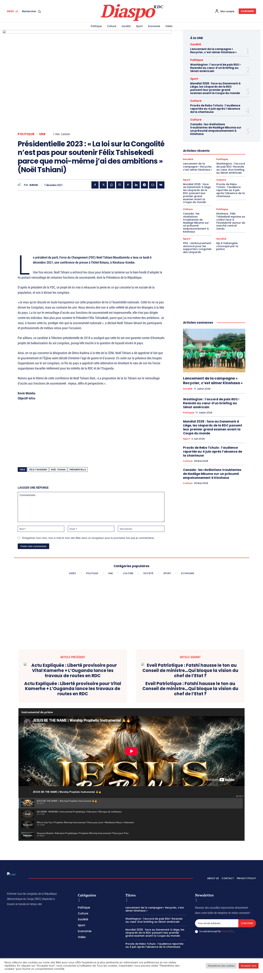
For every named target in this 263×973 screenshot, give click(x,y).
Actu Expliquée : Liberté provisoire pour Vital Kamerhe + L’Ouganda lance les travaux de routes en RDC (72, 689)
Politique (26, 134)
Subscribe (247, 923)
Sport (194, 78)
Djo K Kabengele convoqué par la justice (227, 246)
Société (195, 44)
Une (42, 134)
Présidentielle (77, 469)
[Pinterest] (128, 185)
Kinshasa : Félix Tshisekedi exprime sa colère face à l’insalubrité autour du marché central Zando (230, 221)
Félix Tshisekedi (38, 469)
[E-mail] (152, 185)
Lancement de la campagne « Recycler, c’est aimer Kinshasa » (213, 50)
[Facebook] (95, 185)
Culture (195, 100)
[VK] (160, 185)
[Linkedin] (136, 185)
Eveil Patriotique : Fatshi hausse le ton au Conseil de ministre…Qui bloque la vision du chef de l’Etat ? (190, 689)
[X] (103, 185)
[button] (32, 11)
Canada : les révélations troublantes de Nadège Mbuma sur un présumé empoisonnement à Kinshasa (215, 129)
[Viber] (119, 185)
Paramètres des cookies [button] (221, 965)
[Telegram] (144, 185)
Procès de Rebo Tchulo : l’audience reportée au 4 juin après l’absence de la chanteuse (215, 109)
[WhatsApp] (111, 185)
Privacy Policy (227, 931)
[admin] (21, 185)
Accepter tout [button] (248, 965)
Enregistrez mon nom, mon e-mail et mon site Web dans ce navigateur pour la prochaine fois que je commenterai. (88, 537)
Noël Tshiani (58, 469)
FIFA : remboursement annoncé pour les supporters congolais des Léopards (197, 247)
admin (33, 185)
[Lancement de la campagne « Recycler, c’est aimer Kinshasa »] (214, 350)
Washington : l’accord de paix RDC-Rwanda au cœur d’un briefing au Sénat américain (215, 68)
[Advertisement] (91, 218)
